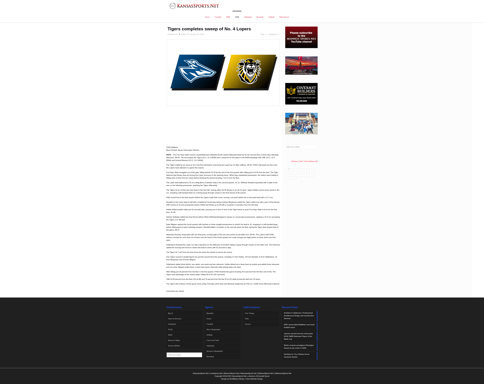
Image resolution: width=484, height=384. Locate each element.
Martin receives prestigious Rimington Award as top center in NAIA (299, 346)
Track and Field (212, 340)
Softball (209, 335)
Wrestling (210, 357)
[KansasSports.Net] (194, 5)
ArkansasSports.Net (201, 373)
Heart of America (174, 319)
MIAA (170, 335)
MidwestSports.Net (265, 373)
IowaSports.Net (216, 373)
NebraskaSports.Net (248, 373)
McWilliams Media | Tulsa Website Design (246, 379)
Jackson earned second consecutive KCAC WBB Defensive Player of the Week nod (298, 336)
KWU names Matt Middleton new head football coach (299, 326)
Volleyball (210, 346)
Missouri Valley (174, 340)
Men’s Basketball (213, 329)
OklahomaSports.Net (283, 373)
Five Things (249, 313)
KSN (183, 34)
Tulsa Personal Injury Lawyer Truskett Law (303, 161)
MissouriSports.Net (231, 373)
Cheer (208, 319)
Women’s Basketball (214, 351)
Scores (247, 324)
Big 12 (170, 313)
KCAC (170, 329)
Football (209, 324)
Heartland (172, 324)
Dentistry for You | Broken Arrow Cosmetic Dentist (296, 355)
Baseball (209, 313)
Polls (247, 319)
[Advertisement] (223, 129)
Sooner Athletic (174, 346)
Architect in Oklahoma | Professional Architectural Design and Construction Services (299, 315)
